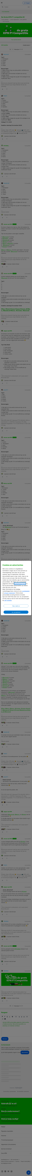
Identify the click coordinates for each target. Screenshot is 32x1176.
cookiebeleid (25, 591)
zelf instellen (8, 600)
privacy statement (9, 593)
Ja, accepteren (16, 612)
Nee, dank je (16, 606)
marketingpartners (19, 583)
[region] (16, 588)
